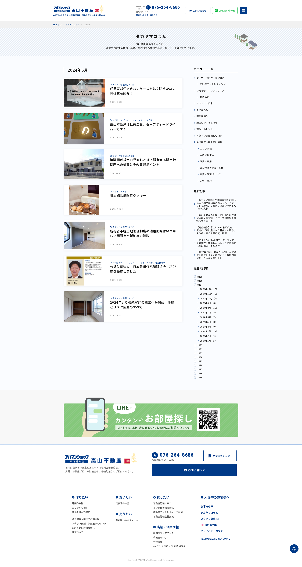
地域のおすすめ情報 (207, 122)
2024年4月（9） (208, 326)
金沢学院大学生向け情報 (209, 142)
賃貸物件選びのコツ (210, 174)
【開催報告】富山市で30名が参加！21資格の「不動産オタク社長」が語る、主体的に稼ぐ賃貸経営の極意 (216, 230)
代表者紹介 (206, 97)
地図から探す (79, 503)
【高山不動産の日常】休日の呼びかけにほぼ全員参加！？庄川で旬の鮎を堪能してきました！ (216, 218)
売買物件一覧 (122, 503)
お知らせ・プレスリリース (210, 90)
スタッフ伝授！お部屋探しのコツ (89, 523)
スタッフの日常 (204, 103)
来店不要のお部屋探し (83, 527)
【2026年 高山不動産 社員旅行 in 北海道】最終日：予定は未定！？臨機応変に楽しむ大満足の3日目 (216, 255)
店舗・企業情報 (168, 527)
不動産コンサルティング (212, 84)
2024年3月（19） (209, 331)
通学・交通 (206, 180)
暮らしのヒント (204, 129)
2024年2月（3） (208, 336)
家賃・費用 (206, 161)
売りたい (125, 513)
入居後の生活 (207, 155)
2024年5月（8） (208, 322)
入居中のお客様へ (216, 497)
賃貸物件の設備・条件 (211, 167)
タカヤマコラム (209, 512)
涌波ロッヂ (77, 532)
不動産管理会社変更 (163, 516)
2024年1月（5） (208, 340)
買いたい (125, 497)
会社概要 (157, 541)
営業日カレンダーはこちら (146, 15)
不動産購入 (202, 116)
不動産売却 (202, 109)
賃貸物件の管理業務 (163, 507)
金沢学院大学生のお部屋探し (87, 519)
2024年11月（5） (209, 293)
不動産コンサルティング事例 (168, 512)
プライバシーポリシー (213, 531)
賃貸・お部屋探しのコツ (209, 135)
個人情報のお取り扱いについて (215, 538)
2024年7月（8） (208, 312)
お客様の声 (207, 506)
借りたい (82, 497)
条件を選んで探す (81, 512)
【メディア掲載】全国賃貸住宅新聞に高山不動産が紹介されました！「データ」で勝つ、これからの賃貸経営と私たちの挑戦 (216, 204)
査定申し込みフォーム (127, 520)
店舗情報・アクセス (163, 533)
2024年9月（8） (208, 303)
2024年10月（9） (209, 298)
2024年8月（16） (209, 307)
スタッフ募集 (208, 518)
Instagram (211, 524)
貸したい (163, 497)
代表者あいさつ (161, 537)
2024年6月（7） (208, 317)
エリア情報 (206, 148)
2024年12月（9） (209, 289)
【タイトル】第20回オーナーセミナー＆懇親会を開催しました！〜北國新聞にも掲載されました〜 (216, 242)
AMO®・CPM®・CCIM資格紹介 (169, 546)
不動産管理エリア (162, 503)
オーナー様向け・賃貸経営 (210, 77)
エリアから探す (80, 507)
